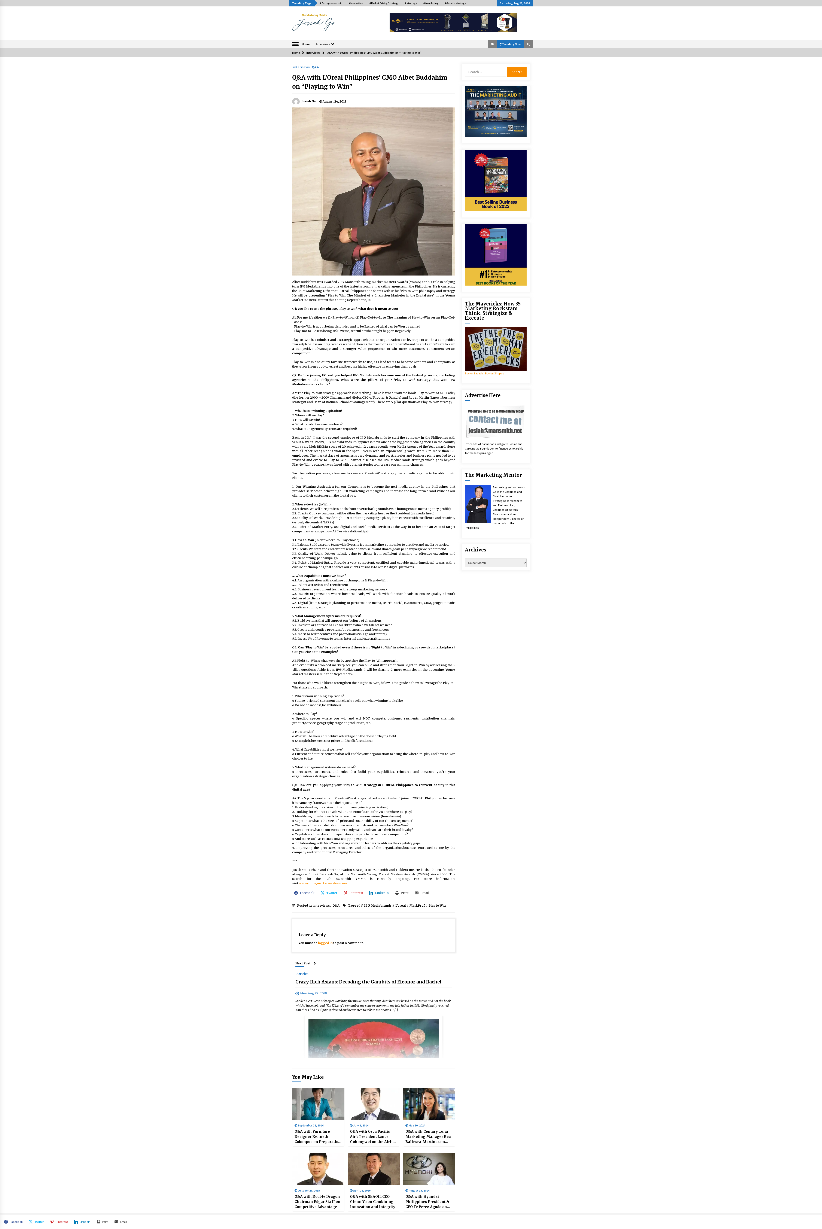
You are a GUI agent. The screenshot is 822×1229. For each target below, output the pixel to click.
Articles (302, 973)
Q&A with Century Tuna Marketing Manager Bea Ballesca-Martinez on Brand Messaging (428, 1136)
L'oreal (400, 905)
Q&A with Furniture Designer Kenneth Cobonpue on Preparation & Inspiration (318, 1136)
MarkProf (417, 905)
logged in (325, 943)
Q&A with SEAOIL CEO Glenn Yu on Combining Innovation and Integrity (372, 1201)
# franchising (430, 3)
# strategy (411, 3)
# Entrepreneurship (331, 3)
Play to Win (437, 905)
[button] (492, 44)
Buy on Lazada (474, 373)
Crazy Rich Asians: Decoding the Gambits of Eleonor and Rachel (368, 982)
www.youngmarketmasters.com (323, 883)
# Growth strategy (455, 3)
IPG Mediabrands (378, 905)
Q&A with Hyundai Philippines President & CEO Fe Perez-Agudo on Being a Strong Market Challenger (427, 1201)
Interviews (323, 44)
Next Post (303, 963)
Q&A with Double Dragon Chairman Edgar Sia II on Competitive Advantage (317, 1201)
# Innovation (356, 3)
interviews (301, 67)
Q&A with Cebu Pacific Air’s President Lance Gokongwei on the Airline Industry (373, 1136)
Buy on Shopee (494, 373)
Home (306, 44)
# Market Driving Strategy (384, 3)
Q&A (315, 67)
